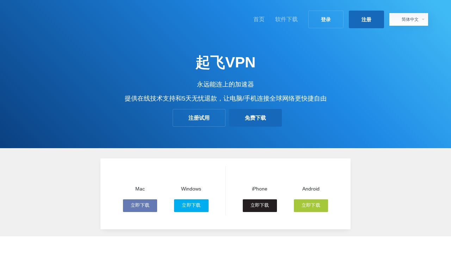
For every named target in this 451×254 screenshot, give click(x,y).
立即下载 (140, 205)
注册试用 (199, 118)
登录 (326, 19)
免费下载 (255, 118)
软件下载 (286, 19)
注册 (366, 19)
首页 (259, 19)
